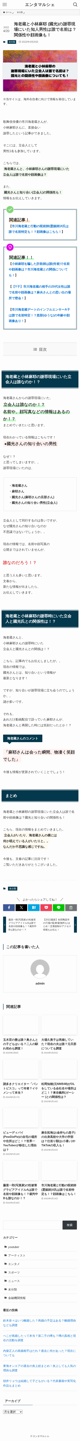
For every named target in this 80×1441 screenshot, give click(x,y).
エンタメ (14, 1264)
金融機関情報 (17, 1298)
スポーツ (14, 1272)
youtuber (13, 1247)
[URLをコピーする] (71, 907)
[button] (9, 907)
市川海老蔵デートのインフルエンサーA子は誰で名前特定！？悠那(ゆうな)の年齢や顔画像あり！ (39, 315)
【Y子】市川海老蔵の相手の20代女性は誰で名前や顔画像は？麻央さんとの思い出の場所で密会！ (40, 292)
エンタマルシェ (40, 5)
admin (40, 983)
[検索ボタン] (75, 4)
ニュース (14, 1281)
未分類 (12, 42)
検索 (70, 1225)
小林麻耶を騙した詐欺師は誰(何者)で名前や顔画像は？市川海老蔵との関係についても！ (39, 269)
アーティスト (17, 1255)
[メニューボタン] (4, 4)
